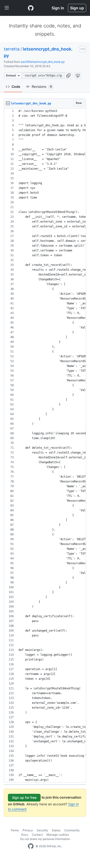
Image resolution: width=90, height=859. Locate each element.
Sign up (77, 8)
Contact (37, 834)
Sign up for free (24, 797)
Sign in (58, 8)
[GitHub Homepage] (31, 846)
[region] (45, 445)
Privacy (28, 830)
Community (72, 830)
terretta (11, 48)
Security (42, 830)
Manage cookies (58, 834)
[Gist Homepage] (31, 8)
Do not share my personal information (45, 839)
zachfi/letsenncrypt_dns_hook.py (43, 62)
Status (56, 830)
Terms (15, 830)
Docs (24, 834)
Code (16, 86)
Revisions (42, 86)
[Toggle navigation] (7, 8)
